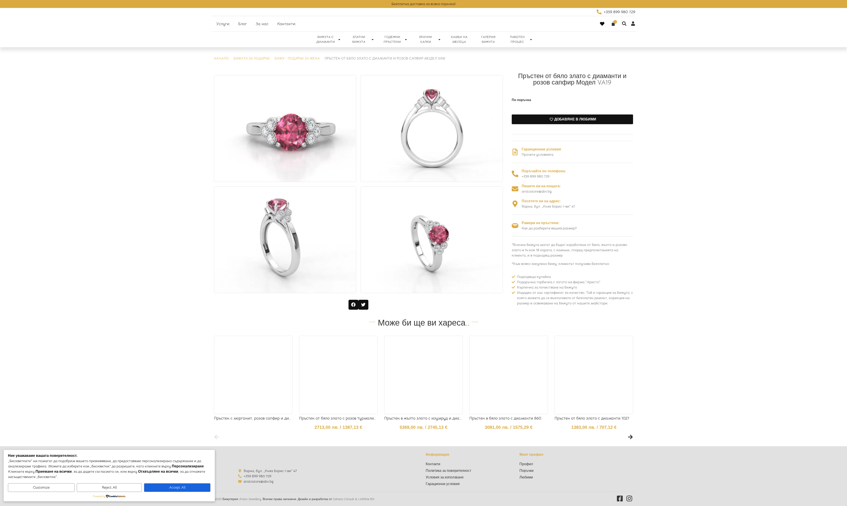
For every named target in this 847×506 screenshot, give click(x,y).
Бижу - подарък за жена (297, 58)
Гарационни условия (443, 484)
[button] (353, 305)
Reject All (109, 487)
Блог (242, 23)
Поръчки (526, 471)
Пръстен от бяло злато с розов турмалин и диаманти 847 (353, 418)
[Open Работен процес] (530, 39)
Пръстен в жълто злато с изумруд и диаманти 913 (431, 418)
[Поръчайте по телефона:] (515, 174)
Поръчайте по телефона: (544, 171)
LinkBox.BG (366, 499)
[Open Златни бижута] (372, 39)
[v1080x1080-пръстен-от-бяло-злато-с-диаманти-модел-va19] (285, 128)
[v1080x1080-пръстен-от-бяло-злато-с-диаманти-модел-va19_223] (432, 240)
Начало (221, 58)
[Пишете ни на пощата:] (515, 189)
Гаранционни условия (541, 149)
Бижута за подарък (252, 58)
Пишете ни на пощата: (541, 186)
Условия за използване (445, 477)
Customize (41, 487)
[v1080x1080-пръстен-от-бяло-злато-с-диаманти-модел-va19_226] (285, 240)
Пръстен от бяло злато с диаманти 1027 (592, 418)
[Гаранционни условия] (515, 152)
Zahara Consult (344, 499)
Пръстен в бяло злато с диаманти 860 (505, 418)
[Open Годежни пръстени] (405, 39)
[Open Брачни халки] (439, 39)
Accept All (177, 487)
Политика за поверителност (448, 471)
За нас (262, 23)
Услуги (222, 23)
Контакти (286, 23)
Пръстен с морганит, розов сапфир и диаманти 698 (262, 418)
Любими (526, 477)
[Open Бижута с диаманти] (339, 39)
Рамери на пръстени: (540, 223)
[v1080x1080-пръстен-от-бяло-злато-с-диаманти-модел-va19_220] (432, 128)
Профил (526, 464)
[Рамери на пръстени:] (515, 225)
